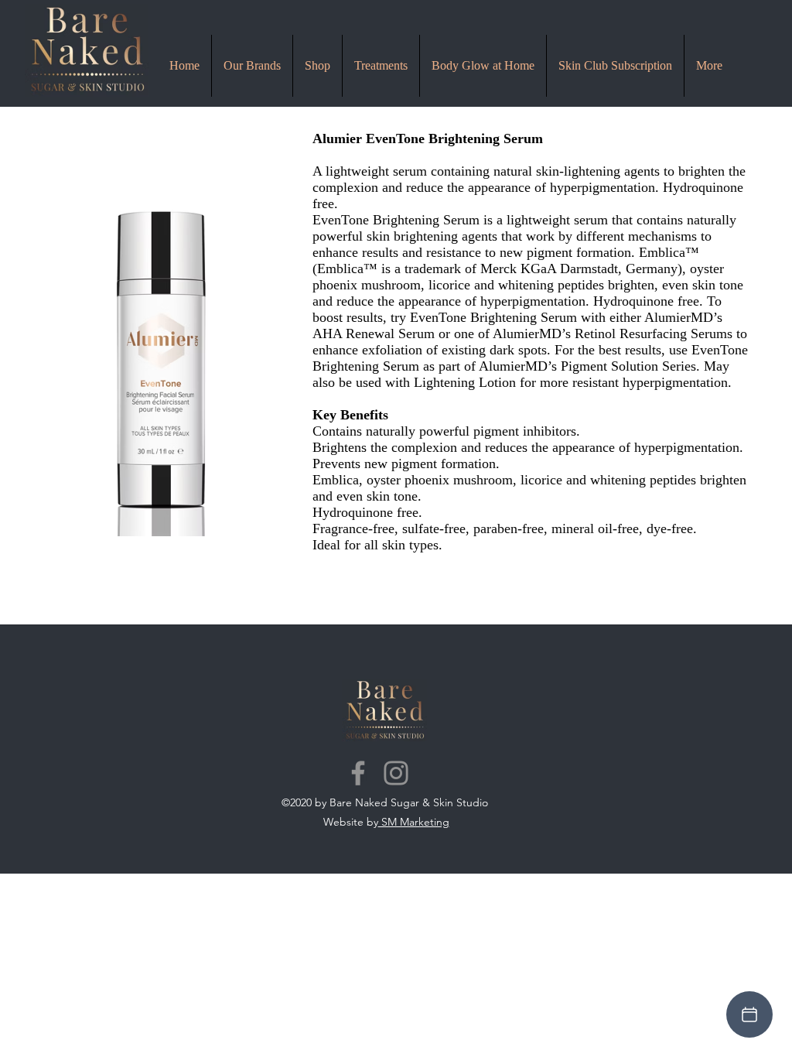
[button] (381, 66)
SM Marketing (413, 822)
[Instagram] (396, 773)
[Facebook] (358, 773)
